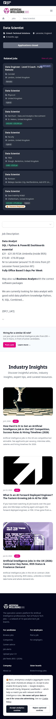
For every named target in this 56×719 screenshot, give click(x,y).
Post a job (9, 345)
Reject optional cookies (39, 709)
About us (7, 670)
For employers (36, 640)
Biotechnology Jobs (38, 670)
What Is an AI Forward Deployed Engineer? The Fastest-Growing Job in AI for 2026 (28, 496)
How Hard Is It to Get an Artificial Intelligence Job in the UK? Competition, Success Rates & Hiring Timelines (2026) (26, 429)
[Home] (3, 18)
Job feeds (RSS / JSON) (12, 658)
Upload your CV (10, 654)
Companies (8, 640)
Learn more (24, 345)
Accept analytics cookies (17, 709)
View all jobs (47, 58)
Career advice (9, 644)
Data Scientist (29, 18)
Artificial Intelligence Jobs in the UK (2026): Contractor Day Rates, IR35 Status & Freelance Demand (28, 564)
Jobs (14, 18)
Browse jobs (8, 635)
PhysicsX (11, 95)
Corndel (11, 74)
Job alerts (7, 649)
